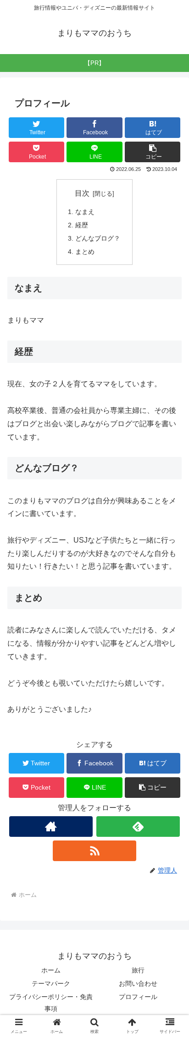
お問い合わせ (138, 983)
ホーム (51, 970)
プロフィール (138, 996)
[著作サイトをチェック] (51, 826)
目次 (82, 193)
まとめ (84, 251)
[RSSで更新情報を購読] (94, 850)
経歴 (81, 225)
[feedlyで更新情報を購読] (138, 826)
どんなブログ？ (97, 238)
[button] (153, 152)
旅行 (138, 970)
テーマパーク (51, 983)
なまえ (84, 211)
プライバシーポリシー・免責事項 (51, 1002)
